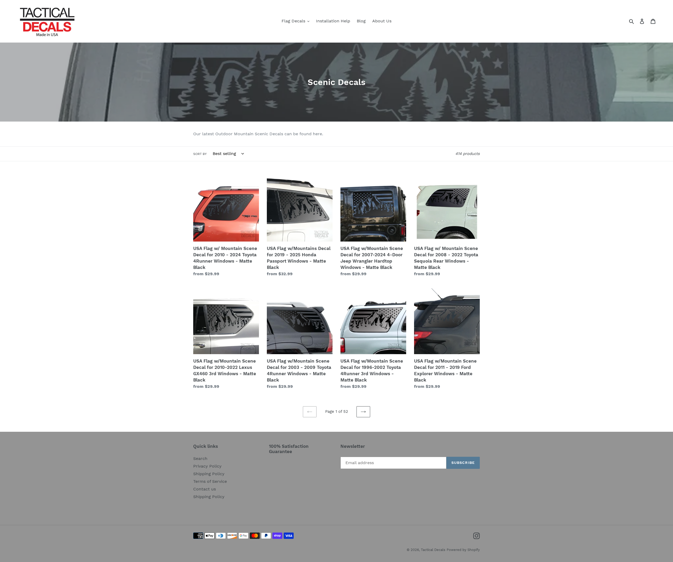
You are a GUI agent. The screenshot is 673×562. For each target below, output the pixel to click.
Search (200, 458)
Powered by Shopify (463, 550)
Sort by (200, 154)
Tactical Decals (433, 550)
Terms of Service (210, 481)
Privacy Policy (207, 466)
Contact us (204, 488)
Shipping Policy (209, 473)
